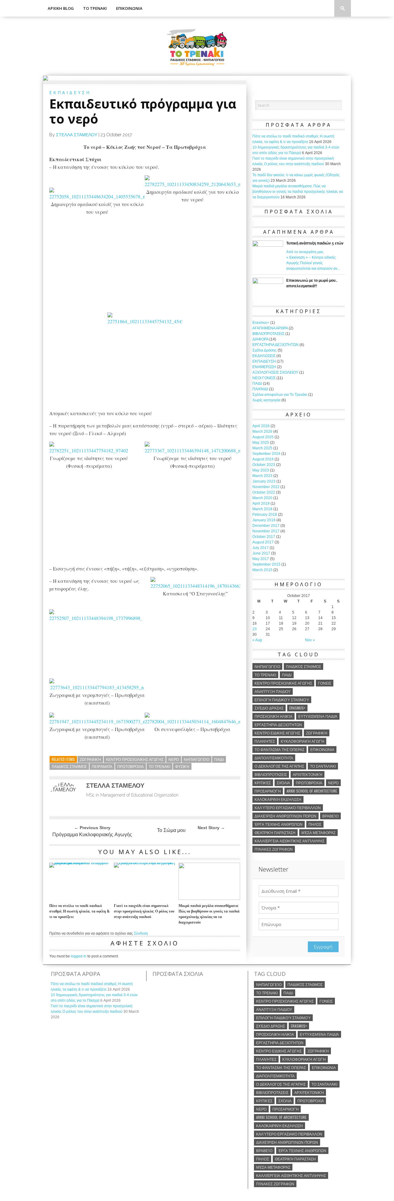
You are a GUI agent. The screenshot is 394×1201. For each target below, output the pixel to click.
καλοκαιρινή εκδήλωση (278, 799)
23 (254, 629)
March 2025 (262, 448)
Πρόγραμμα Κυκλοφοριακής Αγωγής (92, 834)
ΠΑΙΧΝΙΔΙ (260, 389)
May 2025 (260, 442)
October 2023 (263, 465)
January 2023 (263, 481)
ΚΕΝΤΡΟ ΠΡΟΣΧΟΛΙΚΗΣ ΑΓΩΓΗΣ (134, 759)
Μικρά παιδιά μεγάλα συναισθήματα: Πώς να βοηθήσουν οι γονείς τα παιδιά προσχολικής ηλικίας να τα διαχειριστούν (209, 914)
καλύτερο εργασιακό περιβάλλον (288, 807)
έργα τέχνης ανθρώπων (279, 824)
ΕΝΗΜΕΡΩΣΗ (264, 367)
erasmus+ (297, 707)
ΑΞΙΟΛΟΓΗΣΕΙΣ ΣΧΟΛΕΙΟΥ (275, 372)
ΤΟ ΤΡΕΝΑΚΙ (95, 8)
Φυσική (182, 766)
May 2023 (260, 470)
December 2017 (265, 525)
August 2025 (263, 437)
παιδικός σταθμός (69, 766)
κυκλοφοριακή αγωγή (302, 741)
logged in (78, 956)
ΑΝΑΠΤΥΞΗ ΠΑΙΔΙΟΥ (273, 691)
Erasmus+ (260, 322)
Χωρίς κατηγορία (266, 400)
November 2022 (265, 487)
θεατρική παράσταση (275, 832)
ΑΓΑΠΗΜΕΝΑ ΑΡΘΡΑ (270, 328)
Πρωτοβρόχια (130, 766)
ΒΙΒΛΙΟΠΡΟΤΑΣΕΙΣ (268, 334)
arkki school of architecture (312, 790)
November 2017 (265, 531)
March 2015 (262, 570)
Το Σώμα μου (171, 830)
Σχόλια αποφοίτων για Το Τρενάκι (279, 394)
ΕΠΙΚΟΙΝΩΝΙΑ (129, 8)
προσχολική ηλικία (273, 716)
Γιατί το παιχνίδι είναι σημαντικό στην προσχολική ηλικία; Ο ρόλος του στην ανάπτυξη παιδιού (144, 911)
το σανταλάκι (323, 766)
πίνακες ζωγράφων (274, 849)
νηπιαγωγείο (196, 759)
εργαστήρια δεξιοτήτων (278, 724)
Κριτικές (263, 782)
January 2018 (263, 520)
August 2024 (263, 459)
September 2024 (266, 453)
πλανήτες (265, 741)
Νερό (173, 759)
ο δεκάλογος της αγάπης (279, 766)
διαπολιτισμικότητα (274, 757)
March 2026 (262, 431)
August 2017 (263, 542)
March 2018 (262, 509)
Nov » (310, 640)
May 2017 (260, 559)
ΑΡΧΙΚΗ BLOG (61, 8)
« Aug (257, 640)
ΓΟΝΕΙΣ (324, 683)
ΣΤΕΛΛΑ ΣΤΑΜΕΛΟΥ (76, 134)
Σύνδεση (141, 933)
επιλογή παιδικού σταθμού (282, 699)
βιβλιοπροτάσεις (271, 774)
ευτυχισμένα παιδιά (317, 716)
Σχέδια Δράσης (264, 350)
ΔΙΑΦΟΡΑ (260, 339)
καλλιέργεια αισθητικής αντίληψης (289, 840)
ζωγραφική (90, 759)
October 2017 (263, 537)
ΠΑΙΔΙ (219, 759)
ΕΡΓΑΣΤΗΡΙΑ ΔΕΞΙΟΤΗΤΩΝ (275, 345)
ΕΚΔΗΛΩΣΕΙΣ (263, 356)
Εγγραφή (323, 947)
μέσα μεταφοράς (318, 832)
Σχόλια (283, 782)
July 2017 (260, 548)
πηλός (314, 824)
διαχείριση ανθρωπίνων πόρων (285, 815)
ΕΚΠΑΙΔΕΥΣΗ (264, 361)
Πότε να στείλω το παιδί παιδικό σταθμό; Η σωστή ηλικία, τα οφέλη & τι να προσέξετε (79, 911)
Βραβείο (330, 815)
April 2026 (261, 426)
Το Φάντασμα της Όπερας (279, 749)
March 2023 (262, 476)
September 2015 (266, 564)
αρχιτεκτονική (307, 774)
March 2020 (262, 498)
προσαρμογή (268, 790)
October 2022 (263, 492)
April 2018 (261, 503)
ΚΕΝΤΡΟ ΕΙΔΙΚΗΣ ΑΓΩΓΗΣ (277, 732)
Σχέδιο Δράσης (269, 707)
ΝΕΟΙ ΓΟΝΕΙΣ (263, 378)
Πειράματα (102, 766)
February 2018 (264, 514)
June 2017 (261, 553)
